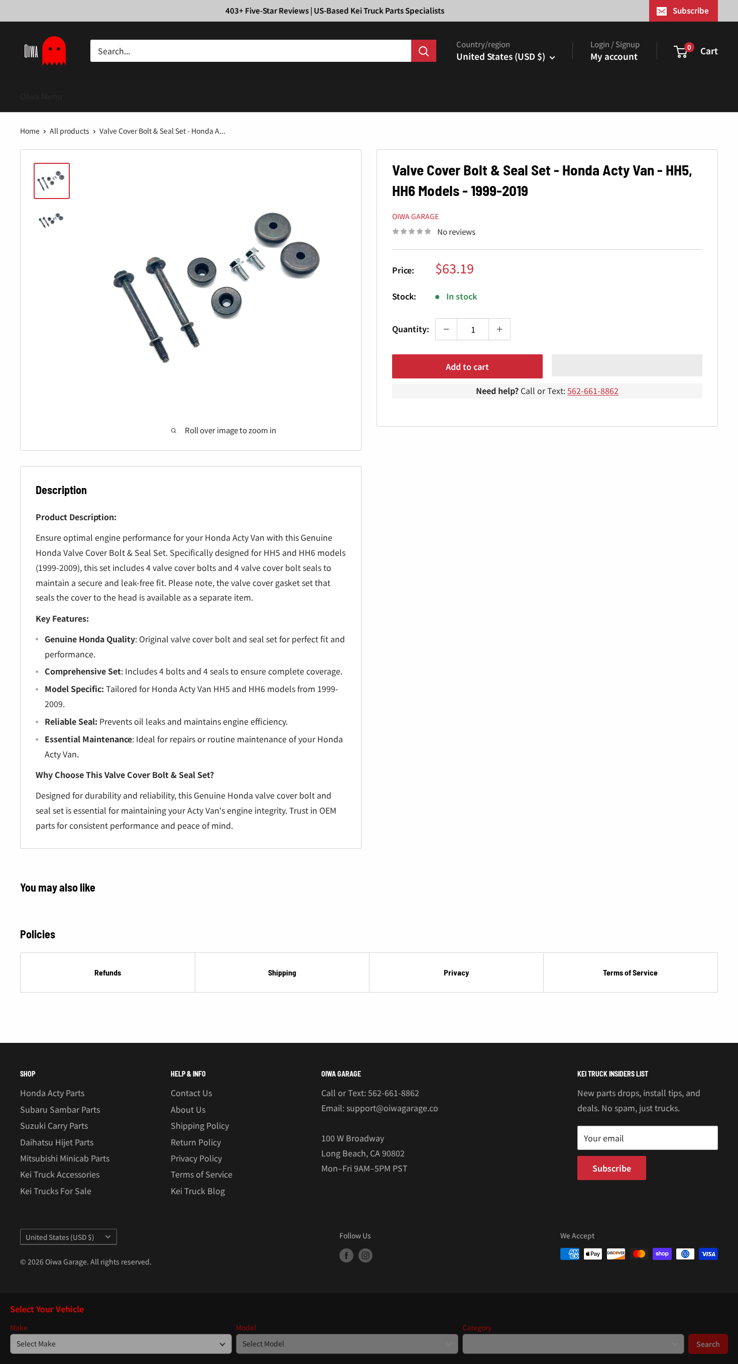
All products (69, 131)
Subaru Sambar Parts (60, 1109)
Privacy (456, 972)
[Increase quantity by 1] (499, 329)
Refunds (107, 972)
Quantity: (410, 329)
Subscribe (691, 10)
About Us (188, 1109)
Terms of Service (630, 972)
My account (614, 56)
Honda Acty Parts (52, 1093)
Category (476, 1327)
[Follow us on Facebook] (346, 1255)
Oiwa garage (415, 216)
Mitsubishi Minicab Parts (64, 1158)
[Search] (423, 51)
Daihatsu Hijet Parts (56, 1142)
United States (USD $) (60, 1237)
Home (30, 131)
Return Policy (196, 1142)
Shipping (282, 972)
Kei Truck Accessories (59, 1174)
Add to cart (467, 366)
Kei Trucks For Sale (55, 1191)
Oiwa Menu (41, 96)
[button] (627, 365)
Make (19, 1327)
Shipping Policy (200, 1125)
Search (708, 1344)
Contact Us (191, 1093)
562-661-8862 (593, 390)
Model (246, 1327)
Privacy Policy (196, 1158)
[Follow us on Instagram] (365, 1255)
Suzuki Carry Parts (54, 1125)
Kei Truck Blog (198, 1191)
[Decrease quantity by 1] (446, 329)
